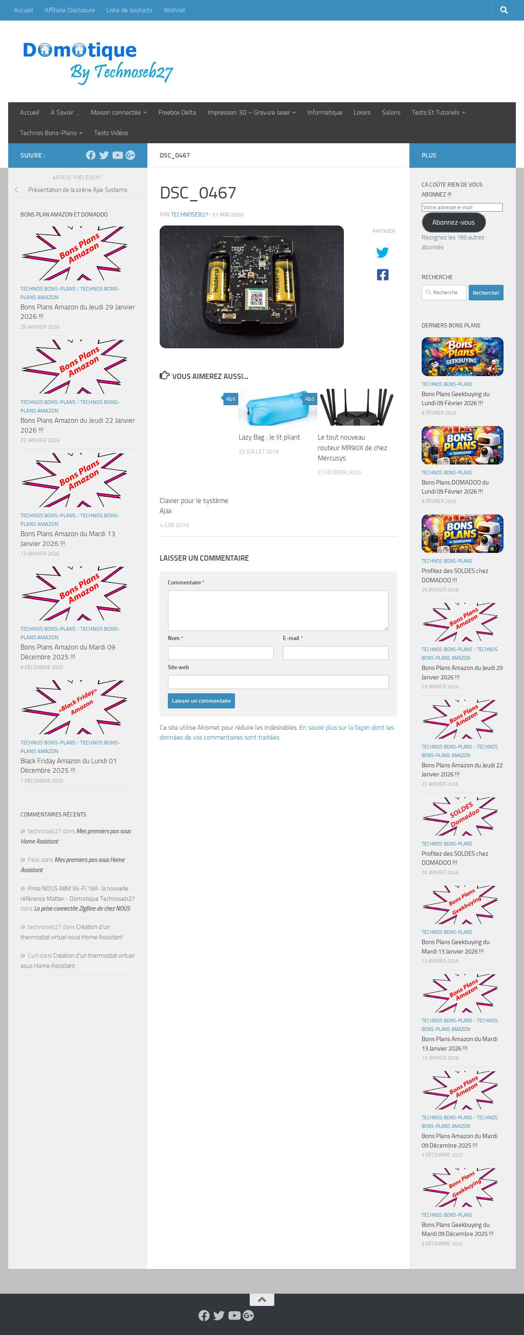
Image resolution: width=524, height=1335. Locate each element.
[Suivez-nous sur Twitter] (104, 155)
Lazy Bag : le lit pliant (269, 437)
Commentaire (186, 582)
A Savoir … (65, 112)
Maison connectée (116, 112)
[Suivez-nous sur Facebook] (91, 155)
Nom (175, 638)
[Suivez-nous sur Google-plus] (130, 155)
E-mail (293, 638)
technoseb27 (189, 214)
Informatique (324, 112)
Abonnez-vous (453, 222)
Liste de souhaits (129, 10)
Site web (178, 667)
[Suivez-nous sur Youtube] (117, 155)
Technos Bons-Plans (48, 133)
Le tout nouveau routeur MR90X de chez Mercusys (352, 447)
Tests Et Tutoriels (435, 112)
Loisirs (362, 112)
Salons (391, 112)
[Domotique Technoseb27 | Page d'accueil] (100, 61)
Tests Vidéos (111, 133)
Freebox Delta (177, 112)
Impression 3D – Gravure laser (249, 112)
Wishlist (174, 10)
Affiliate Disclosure (70, 10)
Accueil (23, 10)
